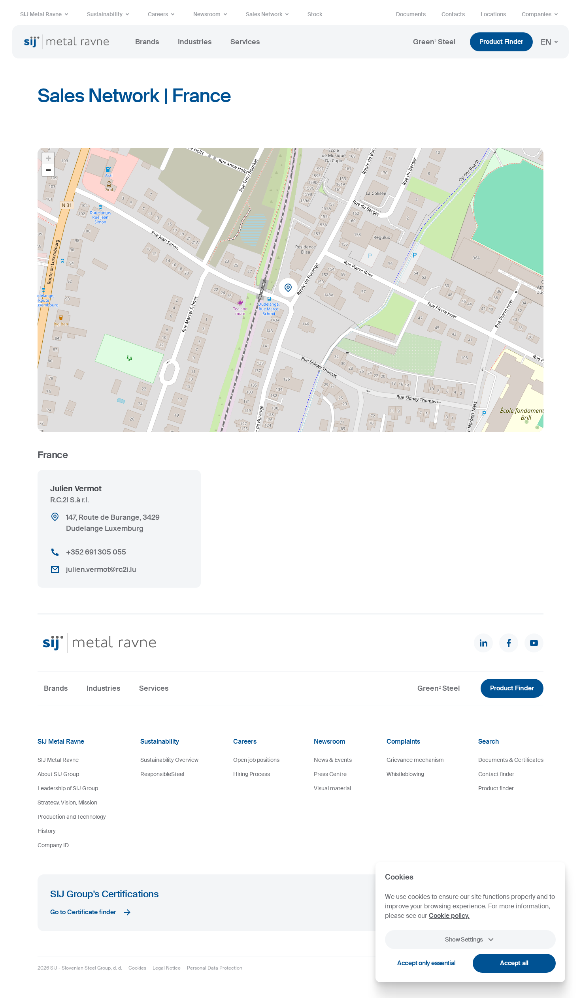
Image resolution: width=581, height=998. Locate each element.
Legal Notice (167, 968)
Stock (314, 14)
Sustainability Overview (169, 759)
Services (245, 42)
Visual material (332, 788)
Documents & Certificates (510, 759)
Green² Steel (434, 42)
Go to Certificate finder (83, 912)
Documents (411, 14)
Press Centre (330, 774)
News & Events (333, 759)
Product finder (496, 788)
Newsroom (207, 14)
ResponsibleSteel (162, 774)
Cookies (137, 968)
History (47, 830)
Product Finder (501, 42)
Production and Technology (72, 816)
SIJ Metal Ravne (41, 14)
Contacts (453, 14)
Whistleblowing (405, 774)
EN (546, 42)
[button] (290, 290)
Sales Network (264, 14)
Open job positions (256, 759)
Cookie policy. (449, 916)
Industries (194, 42)
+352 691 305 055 (96, 552)
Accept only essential (426, 963)
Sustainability (105, 14)
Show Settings (464, 939)
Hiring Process (251, 774)
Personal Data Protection (214, 968)
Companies (536, 14)
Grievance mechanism (415, 759)
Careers (158, 14)
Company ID (53, 845)
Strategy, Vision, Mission (67, 802)
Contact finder (496, 774)
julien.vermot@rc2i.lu (101, 569)
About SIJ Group (58, 774)
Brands (147, 42)
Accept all (514, 963)
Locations (493, 14)
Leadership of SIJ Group (68, 788)
